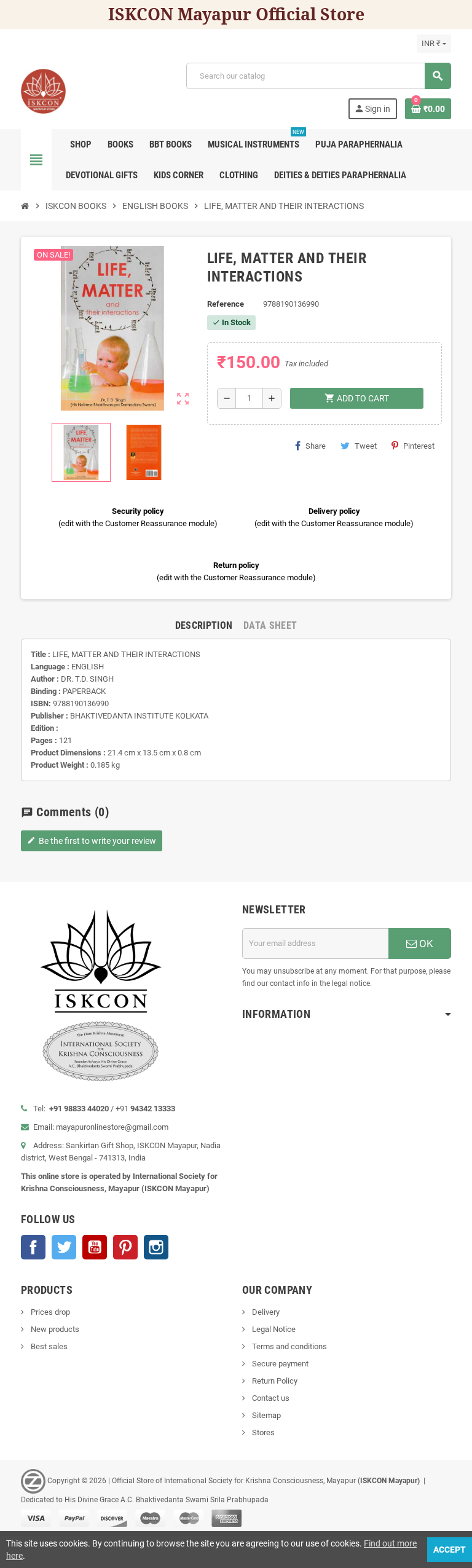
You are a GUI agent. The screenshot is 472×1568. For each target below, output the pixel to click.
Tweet (366, 446)
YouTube (94, 1247)
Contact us (269, 1398)
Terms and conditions (288, 1346)
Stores (262, 1432)
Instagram (156, 1247)
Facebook (33, 1247)
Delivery (265, 1312)
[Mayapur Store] (43, 90)
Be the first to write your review (91, 841)
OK (425, 943)
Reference (225, 304)
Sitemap (265, 1415)
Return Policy (273, 1380)
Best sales (48, 1346)
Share (315, 446)
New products (54, 1329)
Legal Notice (273, 1329)
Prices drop (49, 1312)
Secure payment (279, 1363)
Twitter (64, 1247)
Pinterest (419, 446)
